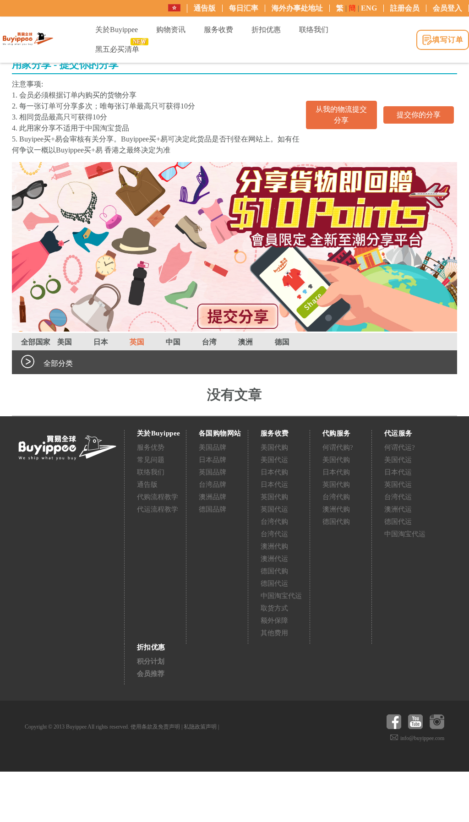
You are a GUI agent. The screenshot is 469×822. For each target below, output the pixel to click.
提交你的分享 (419, 115)
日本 (100, 342)
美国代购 (274, 447)
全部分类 (58, 363)
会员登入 (447, 8)
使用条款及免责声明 (155, 727)
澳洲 (245, 342)
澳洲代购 (274, 546)
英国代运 (274, 509)
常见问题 (150, 459)
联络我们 (150, 472)
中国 (173, 342)
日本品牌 (212, 459)
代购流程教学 (157, 497)
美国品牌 (212, 447)
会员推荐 (150, 673)
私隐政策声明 (200, 727)
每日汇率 (243, 8)
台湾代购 (274, 521)
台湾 (209, 342)
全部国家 (35, 342)
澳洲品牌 (212, 497)
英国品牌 (212, 472)
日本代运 (274, 484)
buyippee (28, 38)
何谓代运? (399, 447)
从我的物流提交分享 (341, 114)
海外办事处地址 (297, 8)
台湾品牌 (212, 484)
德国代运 (274, 583)
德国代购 (274, 571)
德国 (282, 342)
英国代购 (274, 497)
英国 (137, 342)
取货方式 (274, 608)
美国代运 (274, 459)
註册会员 (405, 8)
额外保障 (274, 620)
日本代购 (274, 472)
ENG (369, 8)
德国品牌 (212, 509)
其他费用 (274, 633)
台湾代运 (274, 534)
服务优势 (150, 447)
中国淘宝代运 (281, 595)
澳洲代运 (274, 558)
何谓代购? (337, 447)
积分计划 (150, 661)
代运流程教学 (157, 509)
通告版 (205, 8)
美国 (64, 342)
